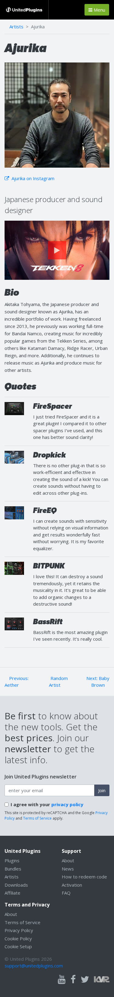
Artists (16, 26)
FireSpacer (52, 406)
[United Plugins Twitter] (85, 979)
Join (101, 790)
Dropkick (49, 455)
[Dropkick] (14, 457)
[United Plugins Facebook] (73, 979)
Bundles (13, 869)
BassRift (48, 621)
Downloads (16, 885)
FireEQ (45, 510)
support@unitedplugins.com (34, 966)
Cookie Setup (18, 946)
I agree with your (47, 804)
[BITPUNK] (14, 568)
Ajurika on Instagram (32, 178)
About (68, 860)
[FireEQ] (14, 512)
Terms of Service (37, 818)
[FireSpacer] (14, 408)
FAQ (66, 893)
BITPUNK (49, 566)
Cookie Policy (18, 938)
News (68, 869)
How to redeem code (84, 877)
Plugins (12, 860)
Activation (72, 885)
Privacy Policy (19, 930)
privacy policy (67, 804)
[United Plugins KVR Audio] (101, 978)
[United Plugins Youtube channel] (62, 979)
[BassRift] (14, 623)
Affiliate (12, 893)
